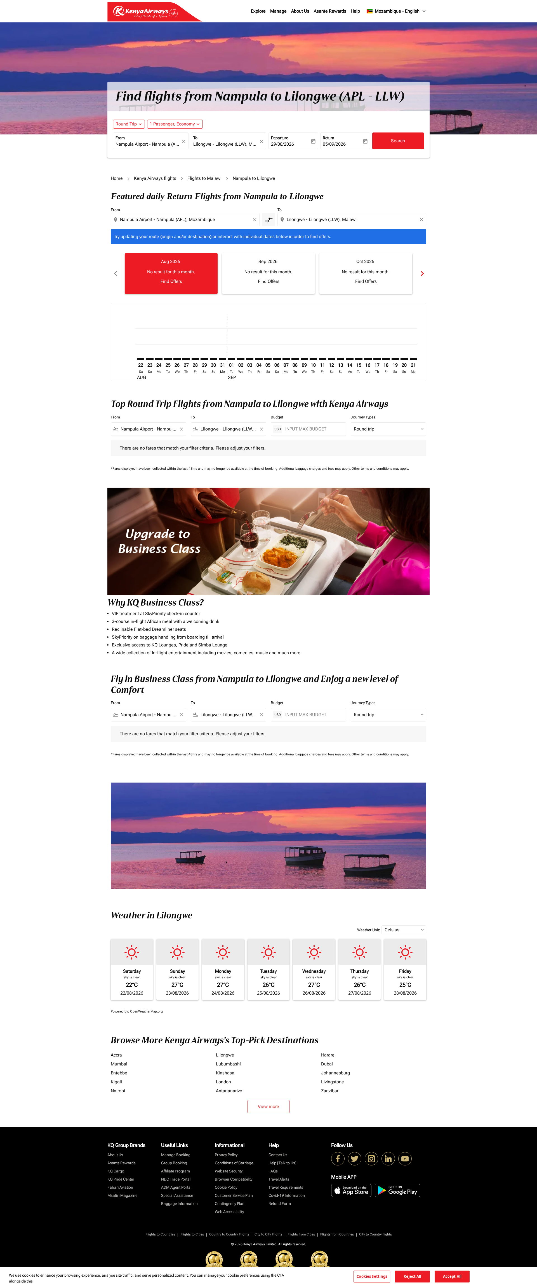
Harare (328, 1055)
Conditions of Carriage (234, 1163)
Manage (278, 11)
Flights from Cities (301, 1234)
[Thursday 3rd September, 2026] (249, 359)
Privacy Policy (226, 1155)
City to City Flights (268, 1234)
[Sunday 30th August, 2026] (213, 359)
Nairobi (118, 1090)
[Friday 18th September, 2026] (386, 359)
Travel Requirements (285, 1187)
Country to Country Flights (229, 1234)
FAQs (273, 1171)
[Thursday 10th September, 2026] (313, 359)
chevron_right (421, 273)
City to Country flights (375, 1234)
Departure (279, 138)
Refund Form (279, 1203)
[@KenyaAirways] (354, 1158)
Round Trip (126, 124)
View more (268, 1106)
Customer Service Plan (234, 1195)
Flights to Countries (160, 1234)
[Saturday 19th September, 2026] (395, 359)
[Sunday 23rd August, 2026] (149, 359)
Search (398, 140)
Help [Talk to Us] (282, 1163)
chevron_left (115, 273)
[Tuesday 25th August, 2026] (167, 359)
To (195, 138)
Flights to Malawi (204, 178)
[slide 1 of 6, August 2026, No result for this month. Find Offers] (171, 273)
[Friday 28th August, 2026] (195, 359)
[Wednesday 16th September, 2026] (367, 359)
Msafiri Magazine (122, 1195)
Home (117, 178)
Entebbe (119, 1073)
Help (355, 11)
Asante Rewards (330, 11)
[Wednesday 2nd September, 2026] (240, 359)
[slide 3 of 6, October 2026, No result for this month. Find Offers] (365, 273)
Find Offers (171, 281)
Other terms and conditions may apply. (380, 469)
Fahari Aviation (120, 1187)
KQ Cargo (115, 1171)
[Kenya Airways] (338, 1158)
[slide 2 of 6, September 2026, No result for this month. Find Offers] (268, 273)
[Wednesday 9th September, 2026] (304, 359)
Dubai (327, 1064)
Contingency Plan (229, 1203)
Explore (258, 11)
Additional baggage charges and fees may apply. (315, 469)
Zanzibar (329, 1090)
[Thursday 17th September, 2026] (377, 359)
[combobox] (148, 144)
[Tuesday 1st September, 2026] (231, 359)
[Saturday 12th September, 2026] (331, 359)
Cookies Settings (372, 1276)
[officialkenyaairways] (371, 1158)
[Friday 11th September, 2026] (322, 359)
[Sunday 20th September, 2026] (404, 359)
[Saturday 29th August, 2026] (204, 359)
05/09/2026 (334, 144)
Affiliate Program (175, 1171)
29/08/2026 (282, 144)
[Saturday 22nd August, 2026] (140, 359)
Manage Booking (175, 1155)
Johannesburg (335, 1073)
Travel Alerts (278, 1179)
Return (328, 138)
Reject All (412, 1276)
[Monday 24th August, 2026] (158, 359)
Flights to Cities (192, 1234)
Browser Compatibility (233, 1179)
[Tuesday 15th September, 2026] (358, 359)
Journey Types (363, 417)
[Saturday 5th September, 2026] (268, 359)
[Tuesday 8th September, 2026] (295, 359)
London (223, 1081)
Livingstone (332, 1081)
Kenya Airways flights (155, 178)
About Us (300, 11)
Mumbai (119, 1064)
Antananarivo (229, 1090)
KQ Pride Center (120, 1179)
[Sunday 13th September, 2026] (340, 359)
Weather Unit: (368, 930)
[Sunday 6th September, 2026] (277, 359)
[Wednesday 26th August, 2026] (177, 359)
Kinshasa (225, 1073)
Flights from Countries (337, 1234)
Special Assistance (177, 1195)
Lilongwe (225, 1055)
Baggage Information (179, 1203)
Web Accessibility (229, 1211)
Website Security (228, 1171)
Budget (277, 417)
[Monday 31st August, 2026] (222, 359)
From (120, 138)
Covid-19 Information (286, 1195)
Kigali (116, 1081)
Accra (116, 1055)
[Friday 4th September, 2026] (258, 359)
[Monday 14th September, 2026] (349, 359)
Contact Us (277, 1155)
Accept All (452, 1276)
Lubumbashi (228, 1064)
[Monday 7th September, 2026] (286, 359)
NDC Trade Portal (175, 1179)
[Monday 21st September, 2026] (413, 359)
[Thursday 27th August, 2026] (186, 359)
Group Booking (174, 1163)
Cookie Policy (226, 1187)
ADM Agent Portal (176, 1187)
